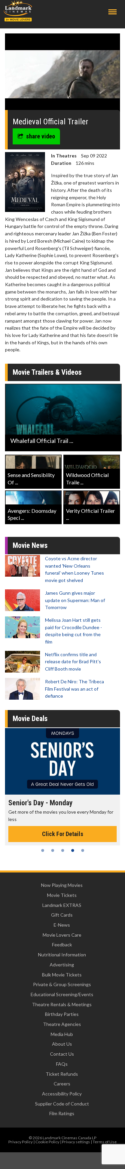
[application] (62, 74)
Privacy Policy (20, 1141)
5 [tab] (82, 850)
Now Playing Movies (62, 885)
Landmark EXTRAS (61, 905)
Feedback (62, 944)
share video (40, 136)
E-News (62, 925)
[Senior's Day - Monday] (62, 761)
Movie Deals (30, 718)
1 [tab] (42, 850)
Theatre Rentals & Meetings (62, 1004)
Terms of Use (105, 1141)
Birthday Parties (62, 1014)
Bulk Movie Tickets (62, 974)
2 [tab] (52, 850)
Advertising (62, 964)
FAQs (62, 1064)
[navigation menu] (112, 12)
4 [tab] (72, 850)
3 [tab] (62, 850)
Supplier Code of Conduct (62, 1103)
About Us (62, 1044)
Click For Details (62, 833)
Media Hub (62, 1034)
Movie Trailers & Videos (47, 372)
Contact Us (62, 1054)
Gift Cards (62, 915)
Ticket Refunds (62, 1074)
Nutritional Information (62, 954)
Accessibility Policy (62, 1093)
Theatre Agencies (62, 1024)
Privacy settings (76, 1141)
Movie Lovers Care (62, 935)
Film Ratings (61, 1113)
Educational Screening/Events (62, 994)
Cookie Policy (47, 1141)
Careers (62, 1083)
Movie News (30, 545)
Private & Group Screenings (62, 984)
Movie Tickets (62, 895)
